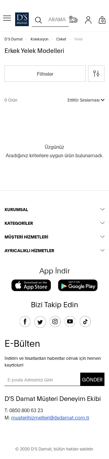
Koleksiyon (39, 39)
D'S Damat (14, 39)
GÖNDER (92, 379)
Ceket (61, 39)
